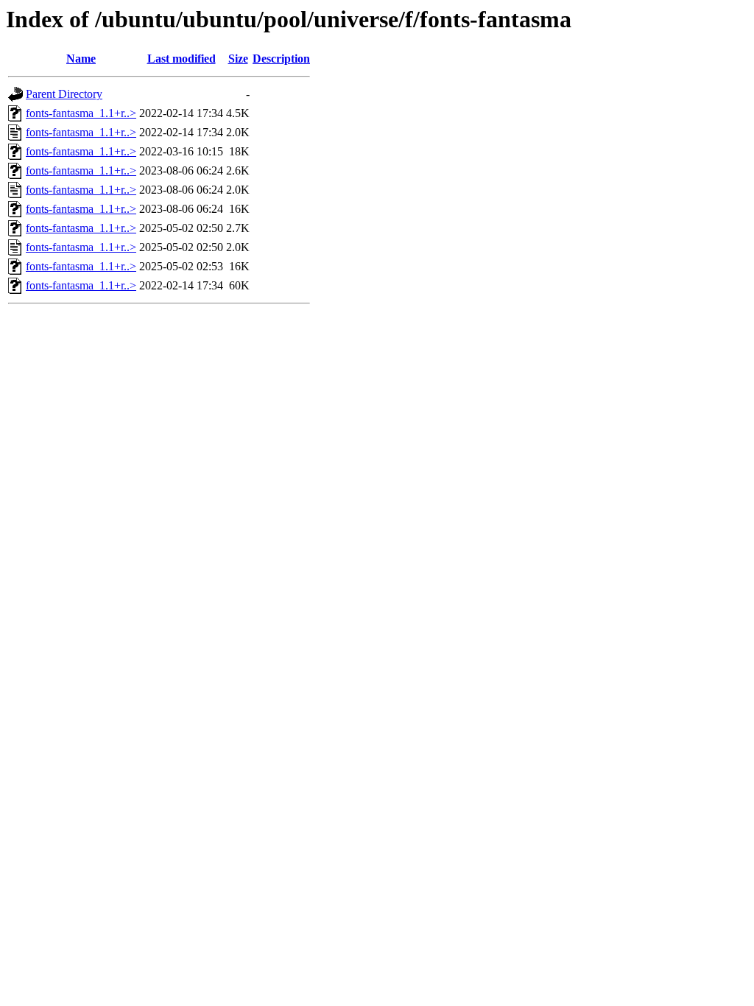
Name (81, 58)
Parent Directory (64, 94)
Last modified (181, 58)
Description (281, 58)
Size (238, 58)
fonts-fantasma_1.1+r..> (81, 113)
